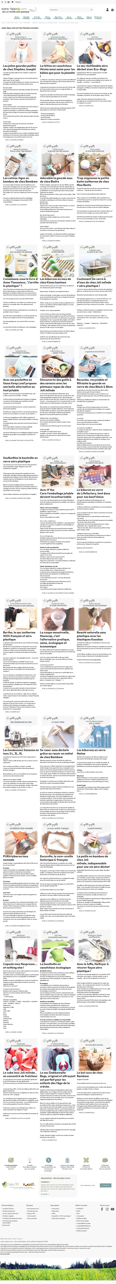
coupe (56, 672)
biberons (102, 757)
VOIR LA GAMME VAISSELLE (51, 440)
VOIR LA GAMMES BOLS (87, 1112)
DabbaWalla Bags (52, 1112)
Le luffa (79, 994)
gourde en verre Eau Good (87, 390)
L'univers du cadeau (67, 1165)
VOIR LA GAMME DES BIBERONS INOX (17, 926)
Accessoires (80, 1216)
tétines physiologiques (48, 114)
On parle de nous (32, 1211)
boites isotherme (100, 194)
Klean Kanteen (66, 314)
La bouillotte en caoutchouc (48, 1021)
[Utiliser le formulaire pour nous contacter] (13, 2)
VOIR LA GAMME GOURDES (14, 140)
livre (17, 299)
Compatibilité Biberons (83, 1226)
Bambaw (29, 185)
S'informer (105, 1165)
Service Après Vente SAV (10, 1213)
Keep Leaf (32, 393)
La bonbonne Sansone (10, 757)
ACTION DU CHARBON (84, 428)
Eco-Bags (80, 78)
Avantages (48, 1165)
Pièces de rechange (82, 1221)
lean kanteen (45, 286)
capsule (15, 991)
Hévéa (58, 80)
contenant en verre (83, 318)
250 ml (90, 548)
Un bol (79, 1083)
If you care (43, 500)
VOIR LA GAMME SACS (86, 106)
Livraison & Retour (8, 1208)
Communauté (31, 1216)
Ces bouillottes (44, 1003)
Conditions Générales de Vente (12, 1218)
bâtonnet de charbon (88, 394)
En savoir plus (5, 1254)
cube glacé (8, 1079)
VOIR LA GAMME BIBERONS (51, 341)
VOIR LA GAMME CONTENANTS (15, 790)
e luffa (80, 974)
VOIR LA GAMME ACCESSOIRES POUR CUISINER (58, 593)
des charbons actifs (18, 776)
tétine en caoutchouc (48, 80)
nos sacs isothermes (27, 643)
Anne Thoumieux (8, 289)
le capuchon (84, 542)
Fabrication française (58, 1218)
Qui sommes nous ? (33, 1208)
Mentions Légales (8, 1216)
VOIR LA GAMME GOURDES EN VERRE (91, 451)
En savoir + (45, 1194)
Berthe (5, 646)
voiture (69, 403)
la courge (94, 983)
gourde (20, 78)
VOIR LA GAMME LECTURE (14, 330)
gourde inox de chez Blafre (60, 185)
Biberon (79, 778)
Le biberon (80, 533)
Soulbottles (6, 475)
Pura (4, 912)
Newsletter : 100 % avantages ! (61, 1216)
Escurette (47, 863)
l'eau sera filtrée (99, 396)
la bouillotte (56, 978)
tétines (96, 757)
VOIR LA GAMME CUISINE (13, 1032)
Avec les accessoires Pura (11, 902)
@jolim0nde (25, 1081)
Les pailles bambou (83, 876)
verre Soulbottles (8, 466)
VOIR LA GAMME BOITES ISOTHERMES (91, 221)
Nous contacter (32, 1218)
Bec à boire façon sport (47, 215)
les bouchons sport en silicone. (12, 908)
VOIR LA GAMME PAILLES (87, 911)
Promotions (55, 1208)
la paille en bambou (98, 895)
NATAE (79, 757)
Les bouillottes (44, 985)
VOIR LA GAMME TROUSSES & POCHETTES (19, 440)
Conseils (30, 1165)
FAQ (77, 1213)
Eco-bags (93, 73)
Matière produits (81, 1218)
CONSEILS (79, 1208)
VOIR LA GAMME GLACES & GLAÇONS (17, 1118)
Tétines (79, 770)
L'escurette (43, 914)
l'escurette (66, 893)
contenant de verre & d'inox (91, 291)
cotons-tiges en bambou (13, 185)
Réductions (55, 1211)
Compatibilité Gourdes (83, 1223)
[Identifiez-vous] (107, 9)
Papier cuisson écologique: (49, 508)
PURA (32, 863)
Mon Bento (98, 190)
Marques (18, 2)
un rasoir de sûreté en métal (59, 760)
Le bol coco (80, 1087)
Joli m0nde (65, 397)
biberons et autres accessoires (50, 119)
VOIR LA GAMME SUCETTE (51, 122)
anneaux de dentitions (48, 115)
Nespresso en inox (11, 976)
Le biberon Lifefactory (84, 507)
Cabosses (86, 1165)
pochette (10, 399)
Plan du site (6, 1225)
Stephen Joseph (28, 73)
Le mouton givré (8, 701)
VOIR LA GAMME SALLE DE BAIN (16, 205)
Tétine (42, 303)
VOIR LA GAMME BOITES (87, 328)
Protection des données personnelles (10, 1222)
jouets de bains (45, 117)
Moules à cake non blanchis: (49, 547)
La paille (79, 885)
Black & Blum (104, 390)
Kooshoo (85, 645)
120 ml (85, 548)
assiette (54, 397)
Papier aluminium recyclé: (49, 566)
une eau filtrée (21, 774)
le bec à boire (84, 535)
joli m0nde (108, 291)
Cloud (79, 789)
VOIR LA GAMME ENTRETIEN (88, 1006)
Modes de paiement (9, 1211)
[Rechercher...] (91, 9)
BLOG (78, 1211)
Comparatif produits (82, 1228)
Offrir (53, 1213)
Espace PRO (31, 1213)
